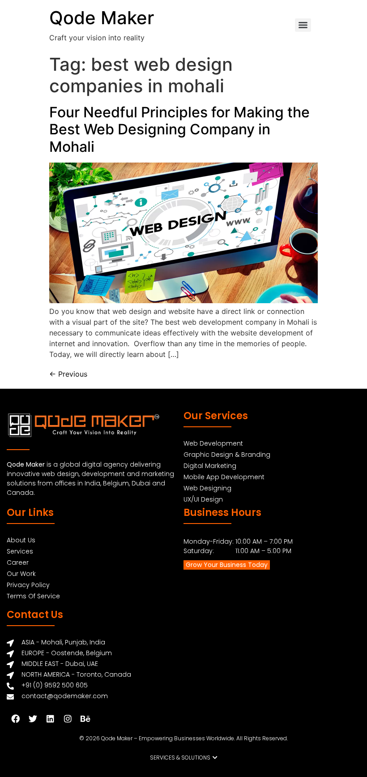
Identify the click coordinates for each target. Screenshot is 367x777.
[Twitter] (32, 718)
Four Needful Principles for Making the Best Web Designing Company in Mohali (179, 129)
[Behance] (85, 718)
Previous (68, 373)
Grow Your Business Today (227, 564)
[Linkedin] (50, 718)
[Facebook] (15, 718)
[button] (183, 758)
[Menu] (303, 25)
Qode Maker (101, 18)
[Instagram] (67, 718)
